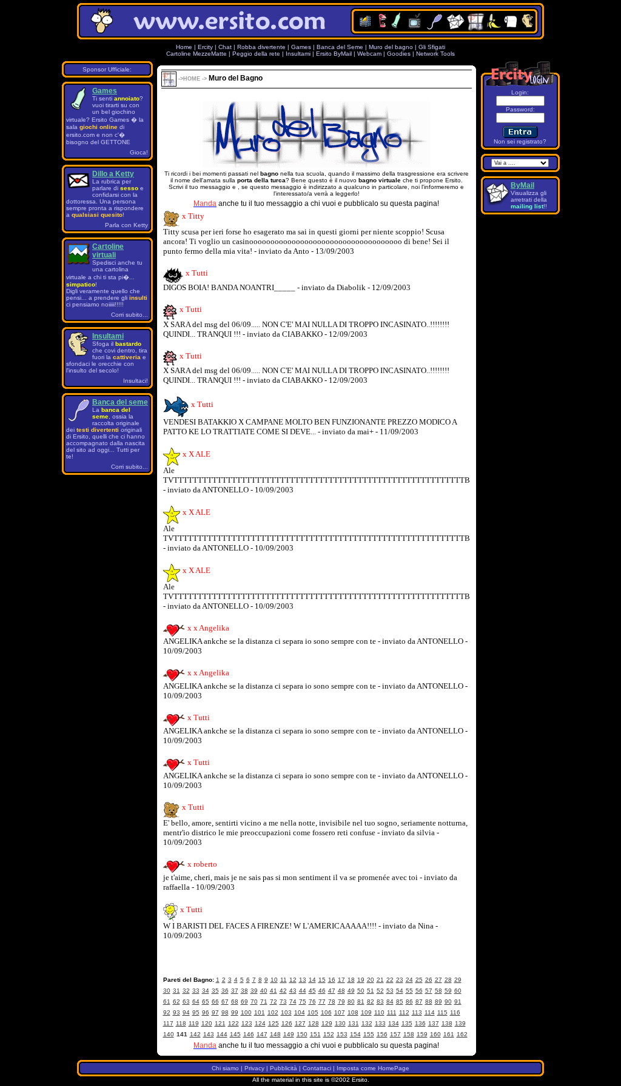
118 (181, 1023)
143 (208, 1034)
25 (419, 979)
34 (205, 990)
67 (225, 1001)
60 (458, 990)
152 (328, 1034)
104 (299, 1012)
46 (322, 990)
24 (409, 979)
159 (422, 1034)
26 (428, 979)
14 (312, 979)
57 (428, 990)
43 (293, 990)
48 (341, 990)
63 (186, 1001)
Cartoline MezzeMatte (196, 53)
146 (248, 1034)
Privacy (254, 1068)
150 (302, 1034)
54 (399, 990)
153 (342, 1034)
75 (302, 1001)
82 (370, 1001)
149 (288, 1034)
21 (380, 979)
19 (360, 979)
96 (205, 1012)
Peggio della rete (256, 53)
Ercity (205, 47)
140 (168, 1034)
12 (293, 979)
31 (176, 990)
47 (331, 990)
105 (312, 1012)
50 (360, 990)
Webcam (369, 53)
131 (353, 1023)
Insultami (298, 53)
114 (430, 1012)
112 (404, 1012)
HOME (191, 79)
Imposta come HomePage (373, 1068)
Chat (225, 47)
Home (184, 47)
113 (417, 1012)
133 (380, 1023)
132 (366, 1023)
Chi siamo (225, 1068)
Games (301, 47)
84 (390, 1001)
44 (302, 990)
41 (273, 990)
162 (462, 1034)
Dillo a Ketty (113, 174)
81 (360, 1001)
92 (166, 1012)
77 (322, 1001)
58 (438, 990)
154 (355, 1034)
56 (419, 990)
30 (166, 990)
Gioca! (139, 152)
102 (272, 1012)
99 (234, 1012)
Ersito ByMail (334, 53)
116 (455, 1012)
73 (283, 1001)
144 (222, 1034)
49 (351, 990)
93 (176, 1012)
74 (293, 1001)
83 (380, 1001)
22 (390, 979)
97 (215, 1012)
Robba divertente (262, 47)
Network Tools (435, 53)
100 (246, 1012)
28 (448, 979)
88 (428, 1001)
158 (408, 1034)
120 (206, 1023)
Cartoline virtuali (108, 250)
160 (435, 1034)
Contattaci (317, 1068)
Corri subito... (129, 314)
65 (205, 1001)
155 (368, 1034)
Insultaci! (135, 380)
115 (442, 1012)
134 (393, 1023)
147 (262, 1034)
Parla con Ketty (126, 225)
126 (286, 1023)
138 (446, 1023)
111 (392, 1012)
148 (275, 1034)
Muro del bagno (391, 47)
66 (215, 1001)
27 (438, 979)
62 (176, 1001)
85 (399, 1001)
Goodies (399, 53)
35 (215, 990)
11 (283, 979)
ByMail (522, 185)
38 (244, 990)
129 (326, 1023)
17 (341, 979)
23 (399, 979)
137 (433, 1023)
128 (313, 1023)
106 (326, 1012)
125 (273, 1023)
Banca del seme (120, 402)
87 (419, 1001)
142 (195, 1034)
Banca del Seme (340, 47)
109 (366, 1012)
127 (300, 1023)
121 (220, 1023)
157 (395, 1034)
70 (254, 1001)
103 (286, 1012)
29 (458, 979)
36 (225, 990)
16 (331, 979)
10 (274, 979)
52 (380, 990)
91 (458, 1001)
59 (448, 990)
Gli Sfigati (431, 47)
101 (259, 1012)
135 (406, 1023)
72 (273, 1001)
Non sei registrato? (520, 141)
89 (438, 1001)
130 (340, 1023)
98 (225, 1012)
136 (420, 1023)
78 (331, 1001)
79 (341, 1001)
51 (370, 990)
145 (235, 1034)
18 (351, 979)
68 (234, 1001)
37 (234, 990)
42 (283, 990)
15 (322, 979)
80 (351, 1001)
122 (233, 1023)
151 (315, 1034)
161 (448, 1034)
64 (196, 1001)
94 (186, 1012)
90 (448, 1001)
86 (409, 1001)
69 (244, 1001)
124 (260, 1023)
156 (382, 1034)
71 (263, 1001)
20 (370, 979)
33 (196, 990)
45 (312, 990)
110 (379, 1012)
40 (263, 990)
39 (254, 990)
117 (168, 1023)
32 (186, 990)
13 (302, 979)
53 (390, 990)
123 (246, 1023)
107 (339, 1012)
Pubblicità (283, 1068)
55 (409, 990)
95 (196, 1012)
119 (194, 1023)
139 (460, 1023)
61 (166, 1001)
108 (352, 1012)
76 (312, 1001)
